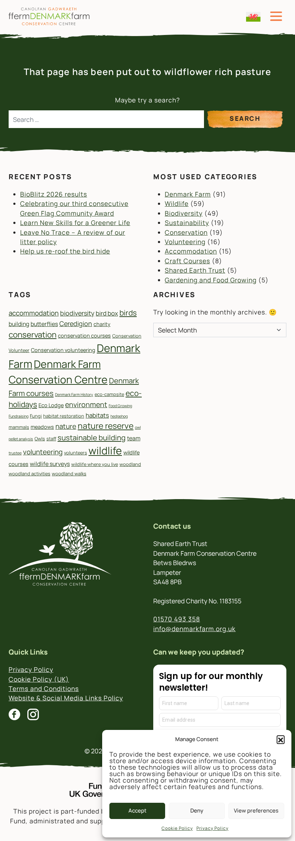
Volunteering (185, 241)
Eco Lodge (51, 405)
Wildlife (177, 203)
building (19, 324)
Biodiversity (184, 213)
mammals (19, 427)
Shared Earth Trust (195, 270)
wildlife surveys (50, 464)
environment (86, 404)
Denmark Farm (188, 194)
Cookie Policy (177, 828)
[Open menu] (276, 16)
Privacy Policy (212, 828)
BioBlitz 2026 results (53, 194)
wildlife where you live (94, 464)
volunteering (43, 452)
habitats (97, 415)
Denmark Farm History (74, 394)
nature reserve (105, 425)
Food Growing (120, 405)
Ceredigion (75, 323)
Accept (137, 810)
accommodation (34, 313)
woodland (130, 464)
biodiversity (77, 313)
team (133, 438)
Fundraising (18, 416)
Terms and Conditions (44, 688)
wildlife (105, 451)
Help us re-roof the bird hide (65, 251)
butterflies (44, 324)
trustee (15, 452)
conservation (32, 334)
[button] (280, 739)
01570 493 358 (176, 619)
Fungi (36, 416)
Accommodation (191, 251)
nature (65, 426)
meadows (42, 426)
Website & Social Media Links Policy (66, 698)
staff (51, 438)
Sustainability (187, 222)
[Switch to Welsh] (253, 17)
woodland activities (29, 473)
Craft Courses (187, 260)
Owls (40, 438)
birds (128, 313)
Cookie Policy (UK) (39, 679)
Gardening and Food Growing (211, 280)
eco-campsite (109, 394)
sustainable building (92, 437)
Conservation (186, 232)
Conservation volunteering (63, 350)
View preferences (256, 810)
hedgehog (119, 416)
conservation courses (84, 335)
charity (102, 324)
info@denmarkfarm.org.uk (194, 628)
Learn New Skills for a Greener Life (75, 222)
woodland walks (69, 473)
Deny (196, 810)
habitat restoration (63, 416)
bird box (107, 313)
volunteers (75, 452)
